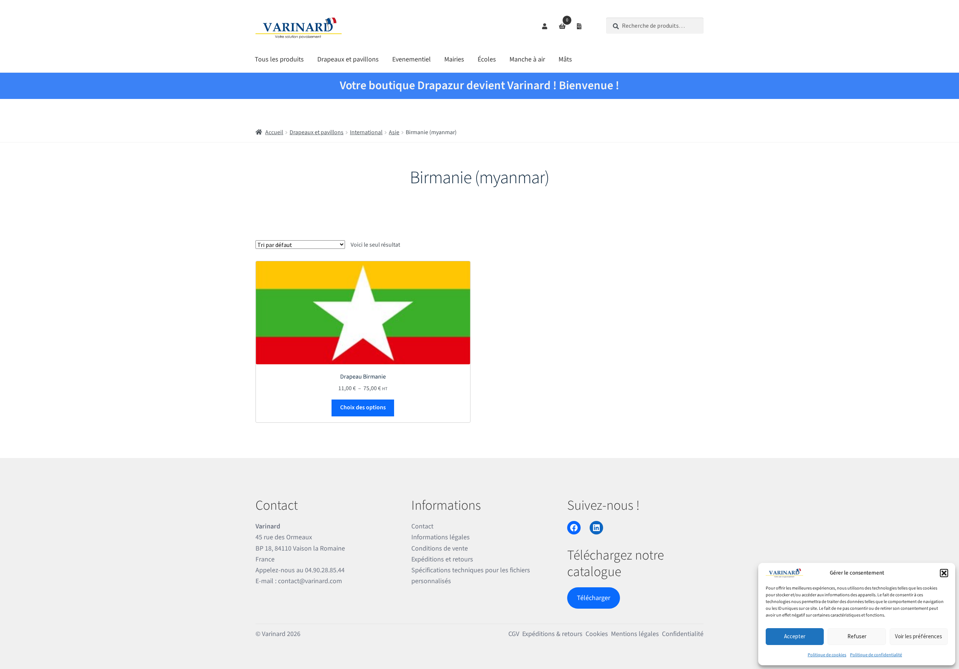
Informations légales (440, 537)
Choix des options (363, 407)
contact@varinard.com (310, 581)
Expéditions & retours (552, 634)
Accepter (794, 636)
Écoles (487, 59)
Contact (422, 526)
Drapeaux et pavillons (348, 59)
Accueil (274, 132)
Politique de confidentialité (876, 655)
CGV (513, 634)
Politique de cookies (827, 655)
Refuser (856, 636)
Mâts (565, 59)
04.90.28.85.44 (325, 570)
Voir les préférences (918, 636)
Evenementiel (411, 59)
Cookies (597, 634)
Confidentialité (683, 634)
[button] (944, 573)
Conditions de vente (439, 548)
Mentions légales (635, 634)
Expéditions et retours (442, 559)
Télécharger (593, 598)
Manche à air (527, 59)
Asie (394, 132)
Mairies (454, 59)
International (366, 132)
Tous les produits (279, 59)
